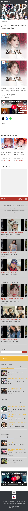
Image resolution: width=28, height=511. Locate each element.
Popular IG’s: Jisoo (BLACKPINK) (16, 409)
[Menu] (26, 2)
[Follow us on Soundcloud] (23, 199)
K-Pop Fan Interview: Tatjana (9, 274)
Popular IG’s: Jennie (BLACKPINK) (16, 426)
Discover (3, 298)
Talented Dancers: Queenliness (15, 372)
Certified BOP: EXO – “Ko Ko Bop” (16, 460)
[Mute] (22, 484)
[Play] (3, 484)
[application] (14, 478)
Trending (20, 232)
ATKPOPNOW (6, 31)
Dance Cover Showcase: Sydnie (10, 301)
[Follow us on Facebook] (21, 199)
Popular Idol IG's (21, 406)
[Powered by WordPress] (8, 503)
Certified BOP (11, 441)
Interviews (4, 232)
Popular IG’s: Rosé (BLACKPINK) (16, 418)
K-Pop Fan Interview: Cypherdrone (10, 234)
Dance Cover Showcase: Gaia (9, 341)
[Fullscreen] (25, 484)
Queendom (4, 21)
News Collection (12, 232)
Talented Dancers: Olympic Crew (16, 391)
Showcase (20, 298)
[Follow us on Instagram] (19, 199)
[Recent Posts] (7, 367)
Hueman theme (21, 503)
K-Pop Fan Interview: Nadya (9, 254)
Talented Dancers (22, 370)
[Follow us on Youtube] (26, 199)
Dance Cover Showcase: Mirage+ (10, 321)
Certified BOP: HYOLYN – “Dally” (16, 444)
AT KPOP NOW (6, 2)
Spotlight (19, 388)
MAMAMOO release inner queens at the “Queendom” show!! (6, 154)
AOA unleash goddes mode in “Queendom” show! (19, 154)
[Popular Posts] (20, 367)
